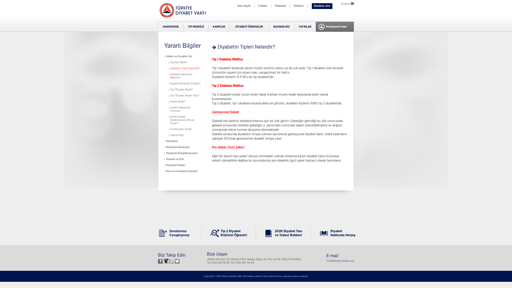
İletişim (299, 5)
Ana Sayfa (244, 5)
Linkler (262, 5)
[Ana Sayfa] (182, 17)
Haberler (280, 5)
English (346, 4)
